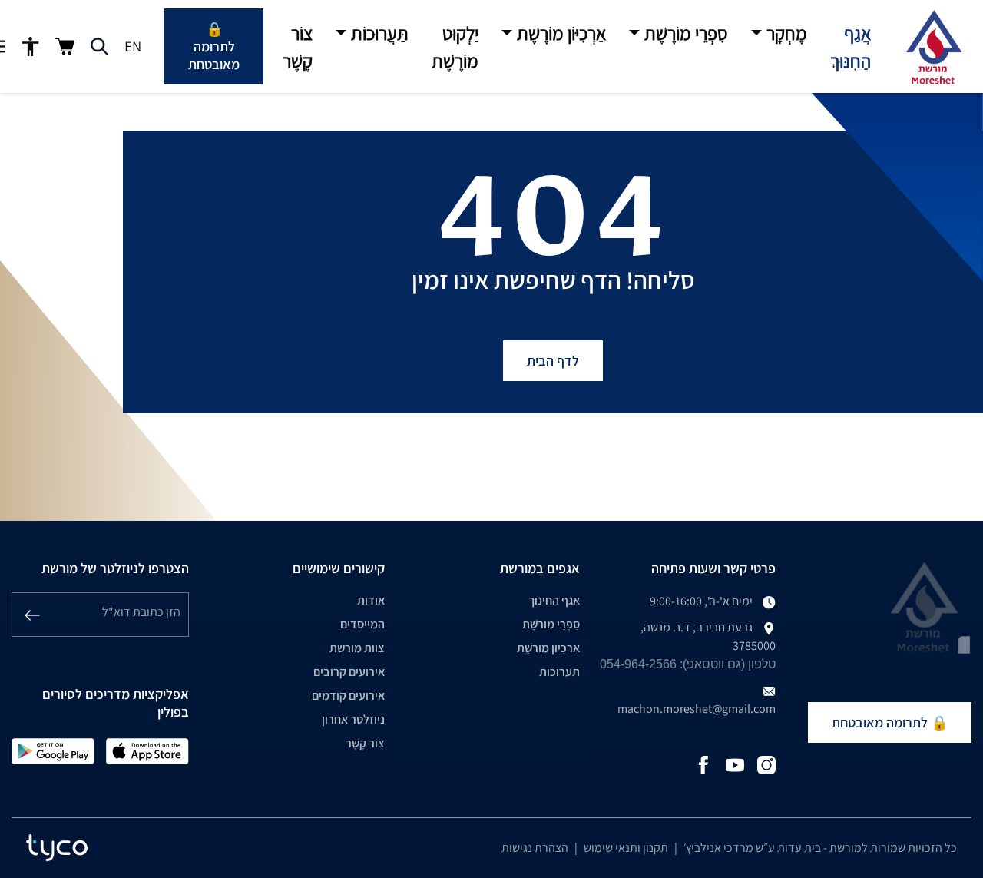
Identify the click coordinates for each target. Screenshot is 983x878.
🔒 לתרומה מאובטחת (214, 46)
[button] (779, 33)
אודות (371, 600)
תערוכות (559, 672)
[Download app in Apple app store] (147, 750)
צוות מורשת (357, 648)
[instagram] (766, 764)
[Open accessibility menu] (30, 47)
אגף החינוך (554, 600)
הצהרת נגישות (534, 848)
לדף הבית (553, 360)
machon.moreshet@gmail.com (696, 709)
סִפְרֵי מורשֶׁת (551, 624)
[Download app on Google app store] (53, 750)
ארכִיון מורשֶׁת (548, 648)
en (132, 46)
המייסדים (362, 624)
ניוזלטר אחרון (353, 719)
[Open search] (99, 47)
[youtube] (735, 764)
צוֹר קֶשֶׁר (365, 743)
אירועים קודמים (348, 695)
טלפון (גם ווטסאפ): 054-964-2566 (688, 664)
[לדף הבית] (933, 47)
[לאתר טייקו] (57, 848)
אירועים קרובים (349, 672)
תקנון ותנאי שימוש (626, 848)
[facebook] (703, 764)
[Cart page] (64, 46)
